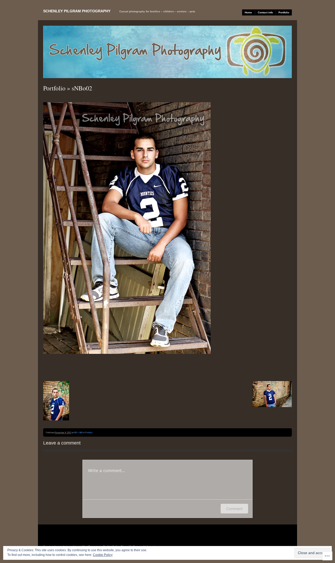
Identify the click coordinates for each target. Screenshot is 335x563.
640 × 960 (78, 432)
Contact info (265, 12)
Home (248, 12)
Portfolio (283, 12)
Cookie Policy (103, 555)
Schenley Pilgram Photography (76, 11)
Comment (234, 508)
